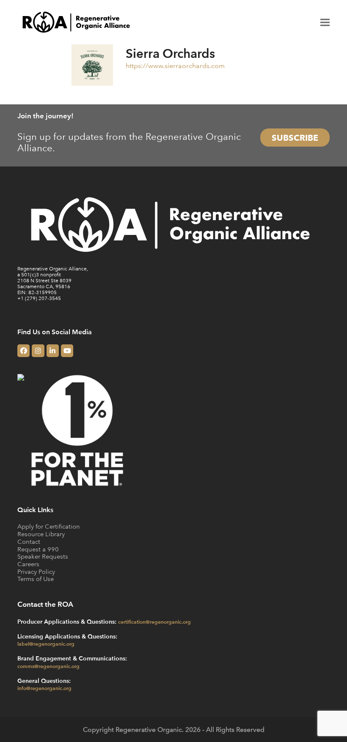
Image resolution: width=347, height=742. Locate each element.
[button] (325, 22)
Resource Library (41, 534)
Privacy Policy (36, 571)
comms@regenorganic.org (48, 666)
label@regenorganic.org (45, 643)
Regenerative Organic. (150, 729)
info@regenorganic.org (44, 688)
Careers (28, 564)
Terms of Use (35, 579)
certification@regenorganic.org (154, 621)
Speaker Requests (42, 556)
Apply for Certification (48, 526)
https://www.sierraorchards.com (175, 65)
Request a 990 (38, 549)
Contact (28, 541)
